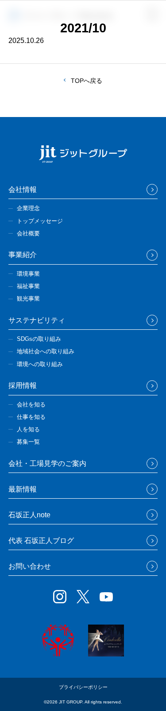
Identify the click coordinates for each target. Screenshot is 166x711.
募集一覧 (28, 441)
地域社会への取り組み (45, 351)
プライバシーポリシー (83, 687)
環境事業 (28, 273)
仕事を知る (31, 417)
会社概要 (28, 233)
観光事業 (28, 298)
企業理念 (28, 208)
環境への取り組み (40, 364)
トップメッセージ (40, 221)
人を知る (28, 429)
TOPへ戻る (86, 80)
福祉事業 (28, 286)
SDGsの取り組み (39, 339)
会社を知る (31, 404)
